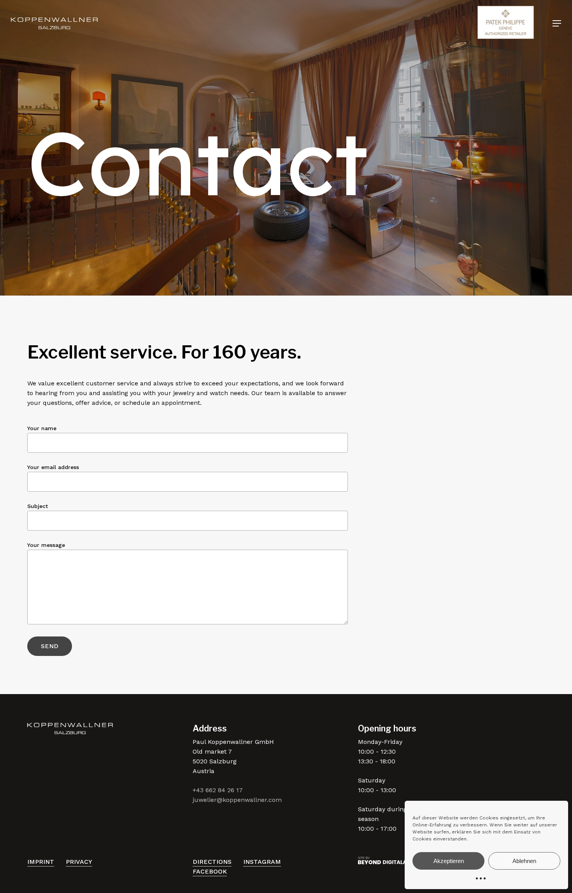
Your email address (53, 467)
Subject (37, 506)
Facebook (210, 871)
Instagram (262, 861)
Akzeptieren (448, 861)
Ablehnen (524, 861)
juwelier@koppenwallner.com (237, 799)
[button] (557, 23)
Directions (212, 861)
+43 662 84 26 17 (218, 790)
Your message (46, 545)
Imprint (40, 861)
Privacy (79, 861)
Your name (41, 428)
